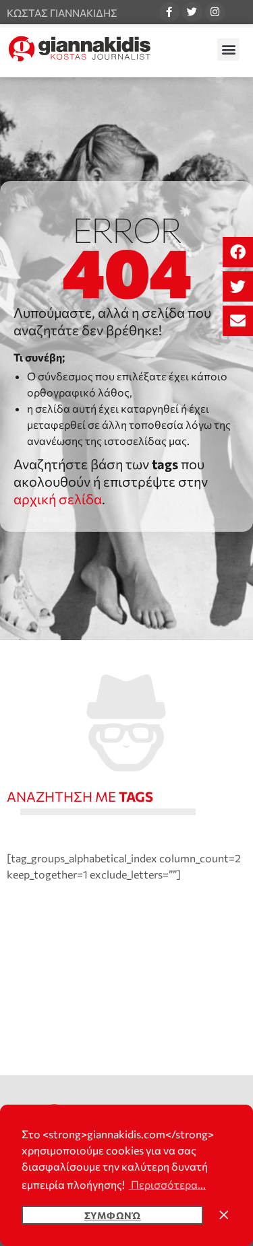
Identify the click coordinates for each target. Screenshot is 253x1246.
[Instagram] (215, 12)
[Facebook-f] (169, 12)
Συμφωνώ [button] (112, 1215)
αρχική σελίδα (57, 499)
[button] (238, 252)
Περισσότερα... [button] (167, 1184)
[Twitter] (192, 12)
